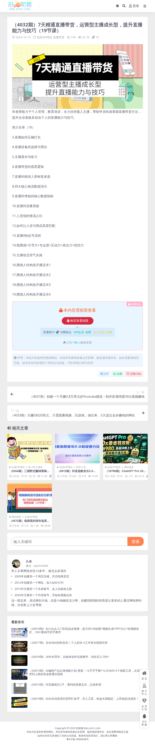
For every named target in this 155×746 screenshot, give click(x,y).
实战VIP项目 (44, 37)
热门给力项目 (35, 467)
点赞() (135, 373)
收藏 (119, 373)
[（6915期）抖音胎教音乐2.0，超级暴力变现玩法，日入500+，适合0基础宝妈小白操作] (77, 449)
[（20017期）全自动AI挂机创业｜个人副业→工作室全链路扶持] (19, 646)
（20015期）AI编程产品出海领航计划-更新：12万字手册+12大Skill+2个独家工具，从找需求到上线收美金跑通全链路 (85, 672)
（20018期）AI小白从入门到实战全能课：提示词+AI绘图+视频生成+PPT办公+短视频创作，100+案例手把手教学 (84, 630)
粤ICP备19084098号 (77, 739)
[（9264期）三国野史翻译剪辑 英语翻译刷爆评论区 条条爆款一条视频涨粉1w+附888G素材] (29, 449)
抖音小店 (81, 467)
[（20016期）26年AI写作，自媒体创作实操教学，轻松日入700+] (19, 660)
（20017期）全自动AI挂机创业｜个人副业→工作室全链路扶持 (68, 642)
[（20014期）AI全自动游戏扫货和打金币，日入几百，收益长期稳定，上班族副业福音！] (19, 702)
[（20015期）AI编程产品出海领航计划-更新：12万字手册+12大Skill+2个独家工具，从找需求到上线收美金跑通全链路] (19, 674)
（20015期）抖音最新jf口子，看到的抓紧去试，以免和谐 (65, 684)
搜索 (136, 541)
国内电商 (16, 517)
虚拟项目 (129, 467)
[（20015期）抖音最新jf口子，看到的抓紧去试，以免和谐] (19, 688)
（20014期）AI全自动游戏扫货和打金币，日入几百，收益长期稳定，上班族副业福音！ (84, 698)
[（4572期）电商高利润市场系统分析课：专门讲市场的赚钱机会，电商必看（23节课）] (29, 498)
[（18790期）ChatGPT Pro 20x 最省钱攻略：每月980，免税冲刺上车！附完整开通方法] (125, 449)
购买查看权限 (79, 320)
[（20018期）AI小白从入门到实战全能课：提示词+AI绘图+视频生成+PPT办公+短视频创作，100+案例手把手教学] (19, 632)
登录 (136, 6)
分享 (106, 373)
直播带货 (58, 37)
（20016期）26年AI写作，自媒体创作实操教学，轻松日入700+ (69, 657)
